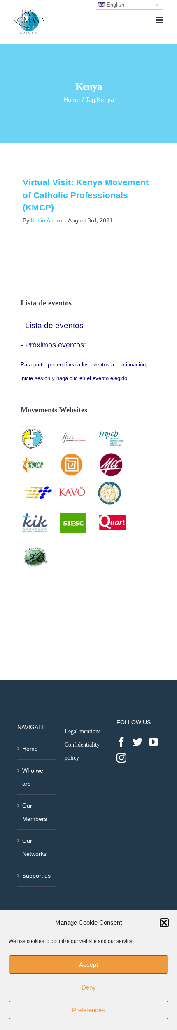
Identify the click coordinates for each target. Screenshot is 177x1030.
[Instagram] (121, 758)
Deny (89, 987)
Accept (88, 964)
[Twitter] (137, 742)
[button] (164, 923)
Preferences (88, 1009)
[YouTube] (153, 742)
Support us (36, 875)
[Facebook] (121, 742)
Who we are (32, 777)
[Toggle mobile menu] (160, 20)
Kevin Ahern (46, 220)
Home (30, 748)
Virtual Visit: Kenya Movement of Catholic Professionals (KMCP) (86, 194)
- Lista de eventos (52, 325)
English (114, 5)
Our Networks (34, 847)
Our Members (34, 812)
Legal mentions (82, 731)
